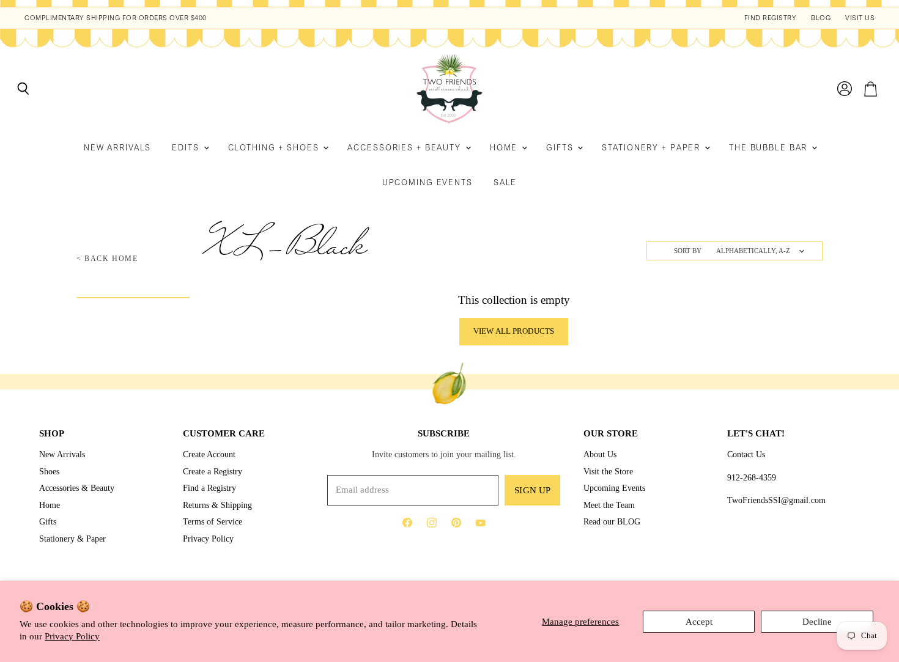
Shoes (49, 471)
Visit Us (860, 18)
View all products (513, 331)
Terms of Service (212, 521)
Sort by (687, 250)
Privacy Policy (72, 636)
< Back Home (107, 259)
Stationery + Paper (652, 147)
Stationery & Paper (72, 538)
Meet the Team (609, 505)
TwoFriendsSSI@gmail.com (776, 500)
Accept (699, 622)
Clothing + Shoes (275, 147)
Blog (821, 18)
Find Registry (770, 18)
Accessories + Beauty (405, 147)
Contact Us (746, 454)
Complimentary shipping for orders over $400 (115, 18)
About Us (599, 454)
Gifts (561, 147)
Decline (817, 622)
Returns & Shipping (217, 505)
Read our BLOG (611, 521)
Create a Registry (212, 471)
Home (505, 147)
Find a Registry (209, 488)
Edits (187, 147)
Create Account (209, 454)
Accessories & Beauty (76, 488)
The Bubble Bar (769, 147)
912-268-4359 (751, 477)
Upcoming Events (427, 182)
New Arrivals (118, 147)
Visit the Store (608, 471)
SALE (505, 182)
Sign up (532, 490)
